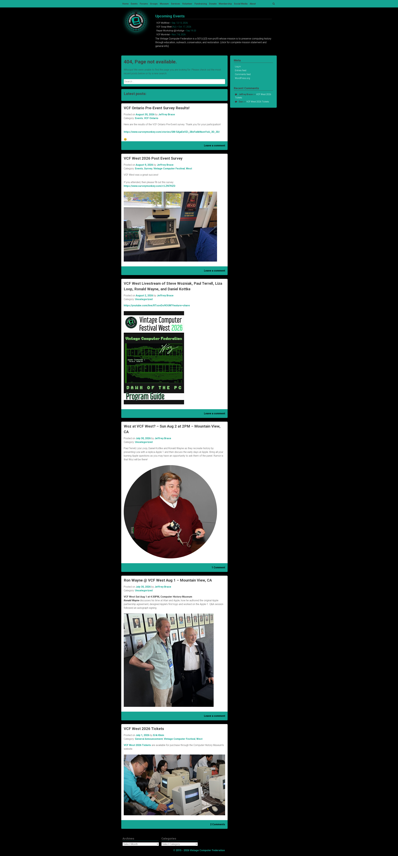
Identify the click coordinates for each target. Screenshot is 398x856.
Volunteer (187, 3)
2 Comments (217, 824)
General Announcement (149, 738)
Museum (164, 3)
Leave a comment (214, 145)
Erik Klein (158, 735)
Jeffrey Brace (166, 114)
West (189, 168)
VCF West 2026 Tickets (144, 729)
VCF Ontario (151, 118)
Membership (225, 3)
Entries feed (240, 70)
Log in (238, 66)
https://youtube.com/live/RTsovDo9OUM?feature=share (157, 305)
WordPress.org (242, 78)
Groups (154, 3)
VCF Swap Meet (164, 26)
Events (134, 3)
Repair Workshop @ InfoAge (170, 30)
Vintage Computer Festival (169, 168)
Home (125, 3)
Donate (213, 3)
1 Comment (218, 567)
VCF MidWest (162, 23)
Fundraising (200, 3)
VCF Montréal (163, 34)
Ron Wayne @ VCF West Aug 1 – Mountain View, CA (168, 580)
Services (175, 3)
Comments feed (243, 74)
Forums (144, 3)
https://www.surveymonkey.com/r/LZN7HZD (149, 185)
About (253, 3)
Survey (148, 168)
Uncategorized (144, 299)
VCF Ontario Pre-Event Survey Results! (157, 108)
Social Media (241, 3)
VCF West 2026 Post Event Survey (153, 158)
